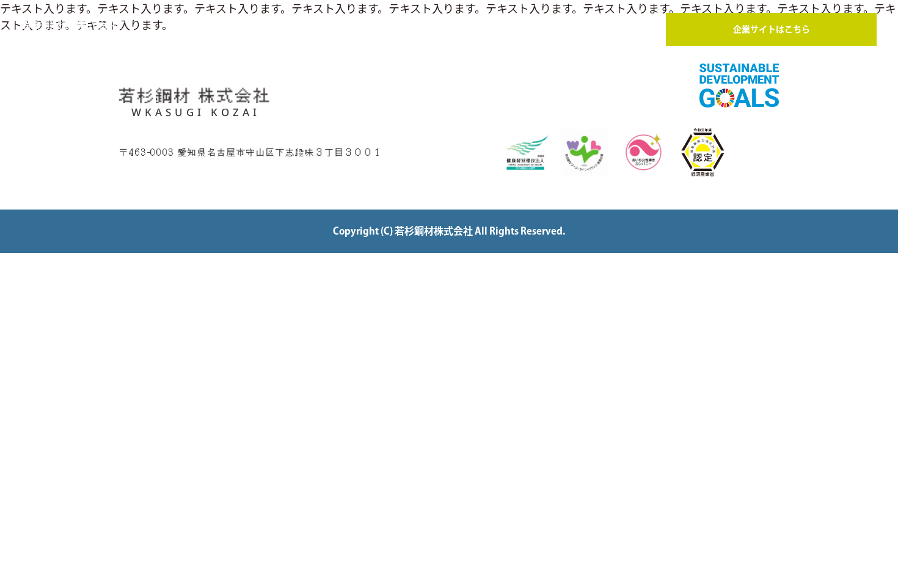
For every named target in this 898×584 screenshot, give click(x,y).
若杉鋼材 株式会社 (72, 30)
